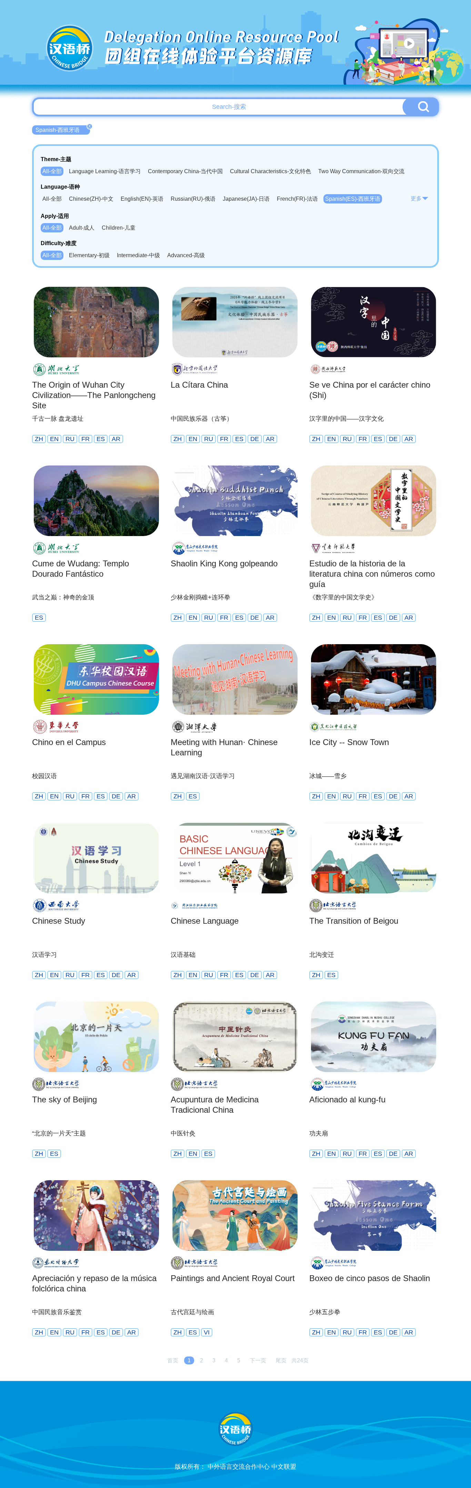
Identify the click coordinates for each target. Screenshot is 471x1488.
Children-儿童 (119, 228)
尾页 (281, 1360)
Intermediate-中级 (138, 255)
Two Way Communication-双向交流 (361, 171)
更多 (416, 198)
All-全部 (52, 171)
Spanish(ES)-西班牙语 (352, 199)
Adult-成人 (81, 228)
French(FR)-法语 (297, 199)
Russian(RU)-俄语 (193, 199)
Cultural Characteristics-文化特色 (270, 171)
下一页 (258, 1360)
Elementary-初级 (89, 255)
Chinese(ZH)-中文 (91, 199)
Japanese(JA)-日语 (246, 199)
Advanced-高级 (186, 255)
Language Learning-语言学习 (105, 171)
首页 (172, 1360)
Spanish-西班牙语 (63, 129)
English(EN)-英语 (142, 199)
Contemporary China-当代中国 (185, 171)
